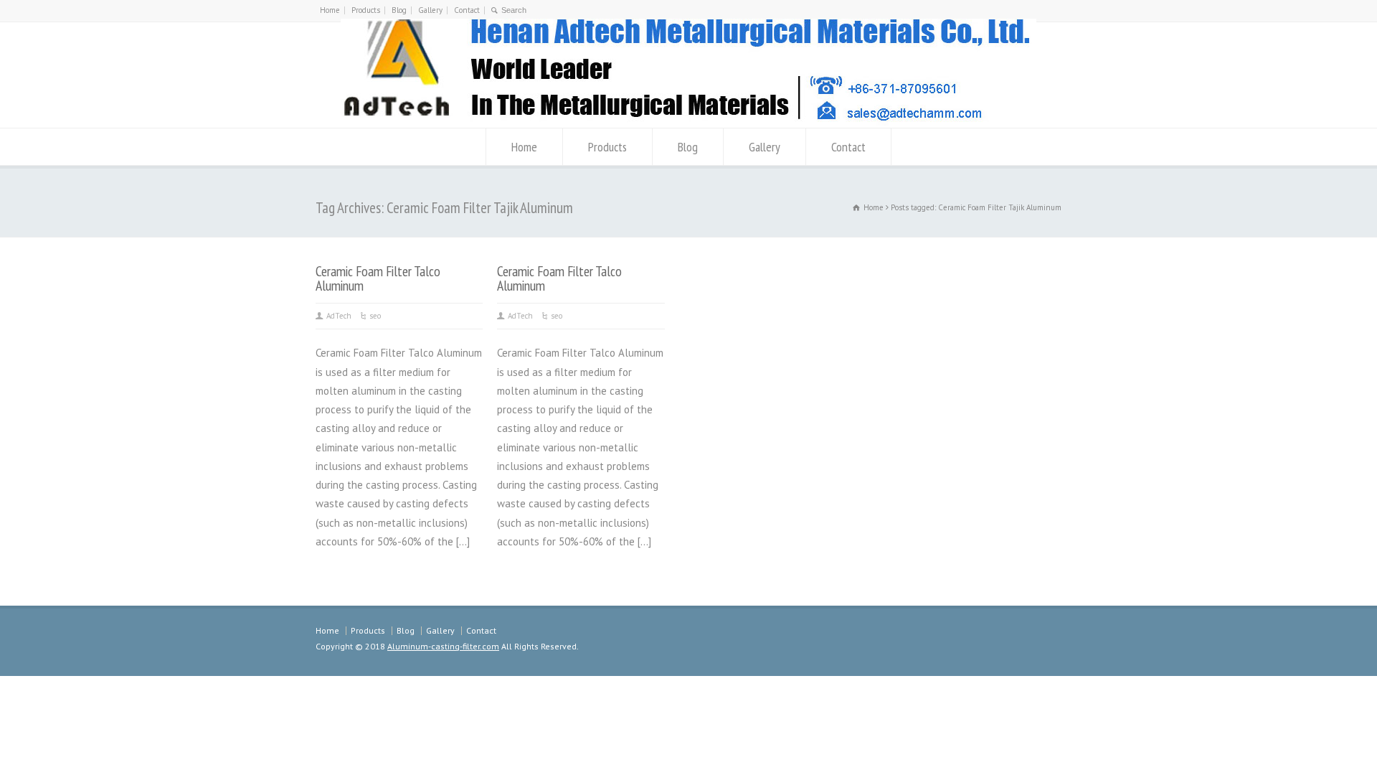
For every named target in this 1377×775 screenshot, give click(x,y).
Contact (467, 10)
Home (330, 10)
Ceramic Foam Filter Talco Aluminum (378, 278)
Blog (399, 10)
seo (375, 316)
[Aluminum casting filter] (688, 121)
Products (365, 10)
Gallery (430, 10)
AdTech (338, 316)
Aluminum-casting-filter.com (443, 646)
